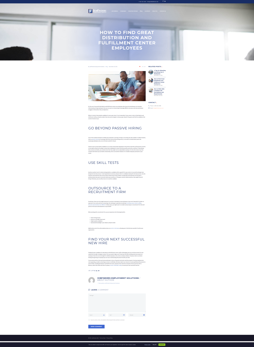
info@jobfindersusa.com (152, 1)
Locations (147, 11)
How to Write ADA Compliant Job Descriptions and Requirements (159, 91)
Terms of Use (102, 338)
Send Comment (96, 326)
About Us (154, 11)
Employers (123, 11)
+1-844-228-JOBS (142, 1)
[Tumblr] (94, 270)
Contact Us (163, 11)
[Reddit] (98, 270)
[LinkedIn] (165, 1)
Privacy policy (148, 344)
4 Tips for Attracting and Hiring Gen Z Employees (160, 72)
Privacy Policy (110, 338)
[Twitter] (91, 270)
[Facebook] (163, 1)
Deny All (154, 344)
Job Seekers (114, 11)
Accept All (162, 344)
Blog (141, 11)
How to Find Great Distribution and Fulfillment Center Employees (159, 81)
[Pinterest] (93, 270)
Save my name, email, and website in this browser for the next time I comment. (108, 320)
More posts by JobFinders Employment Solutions (109, 283)
